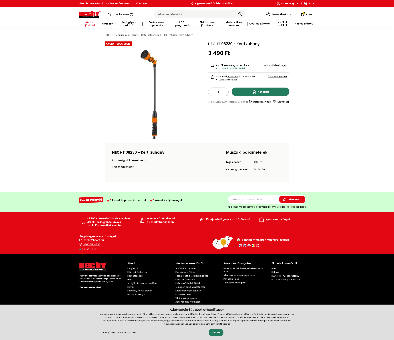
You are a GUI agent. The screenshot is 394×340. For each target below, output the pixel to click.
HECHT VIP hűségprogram (285, 275)
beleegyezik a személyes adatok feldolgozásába (280, 206)
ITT (236, 317)
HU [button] (310, 3)
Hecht (108, 35)
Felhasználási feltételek (187, 283)
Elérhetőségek (135, 275)
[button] (120, 14)
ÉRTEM (216, 332)
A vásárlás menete (185, 268)
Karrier (130, 287)
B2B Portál (141, 3)
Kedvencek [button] (283, 101)
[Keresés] (240, 14)
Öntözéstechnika (150, 35)
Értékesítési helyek (137, 272)
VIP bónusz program (186, 298)
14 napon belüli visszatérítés (190, 287)
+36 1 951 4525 (91, 244)
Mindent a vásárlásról (117, 3)
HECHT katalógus (136, 294)
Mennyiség (218, 92)
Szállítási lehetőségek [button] (275, 65)
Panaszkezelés (183, 294)
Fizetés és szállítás (185, 272)
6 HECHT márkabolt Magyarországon (265, 240)
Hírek (130, 279)
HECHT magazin (290, 3)
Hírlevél (275, 272)
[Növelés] (224, 92)
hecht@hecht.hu (93, 240)
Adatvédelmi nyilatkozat (188, 301)
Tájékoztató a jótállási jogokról (191, 275)
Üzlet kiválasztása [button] (277, 76)
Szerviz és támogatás (235, 282)
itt (118, 332)
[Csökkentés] (212, 92)
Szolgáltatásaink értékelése (142, 283)
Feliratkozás (294, 199)
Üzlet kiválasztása (228, 79)
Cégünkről (132, 268)
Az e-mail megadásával (267, 206)
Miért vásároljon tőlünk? (188, 290)
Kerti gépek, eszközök (126, 35)
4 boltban (232, 76)
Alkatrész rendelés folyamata (239, 275)
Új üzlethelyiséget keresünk (285, 279)
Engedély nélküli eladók (139, 290)
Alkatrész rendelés (89, 3)
